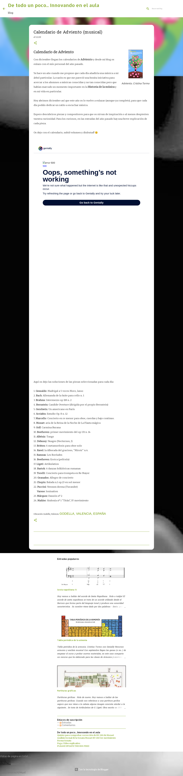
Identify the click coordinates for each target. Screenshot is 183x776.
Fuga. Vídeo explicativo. (68, 743)
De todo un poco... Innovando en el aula (53, 5)
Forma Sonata (64, 740)
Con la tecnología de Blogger (93, 769)
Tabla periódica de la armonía (72, 640)
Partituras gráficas (66, 690)
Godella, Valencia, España (82, 513)
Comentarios (68, 725)
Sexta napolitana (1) (67, 589)
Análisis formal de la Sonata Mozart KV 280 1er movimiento (86, 738)
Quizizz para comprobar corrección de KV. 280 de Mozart (85, 735)
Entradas (66, 722)
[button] (35, 43)
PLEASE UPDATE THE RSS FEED (73, 746)
